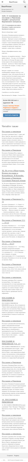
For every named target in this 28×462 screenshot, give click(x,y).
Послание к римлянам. (11, 277)
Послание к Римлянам (11, 150)
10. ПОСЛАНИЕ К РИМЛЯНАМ (10, 400)
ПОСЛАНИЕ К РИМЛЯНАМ (8, 299)
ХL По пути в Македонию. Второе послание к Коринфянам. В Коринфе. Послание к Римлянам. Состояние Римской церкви (14, 175)
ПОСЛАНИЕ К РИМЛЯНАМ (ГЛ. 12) (11, 342)
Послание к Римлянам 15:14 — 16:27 (11, 242)
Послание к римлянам (11, 131)
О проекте (10, 455)
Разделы (16, 455)
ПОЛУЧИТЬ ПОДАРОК (11, 115)
